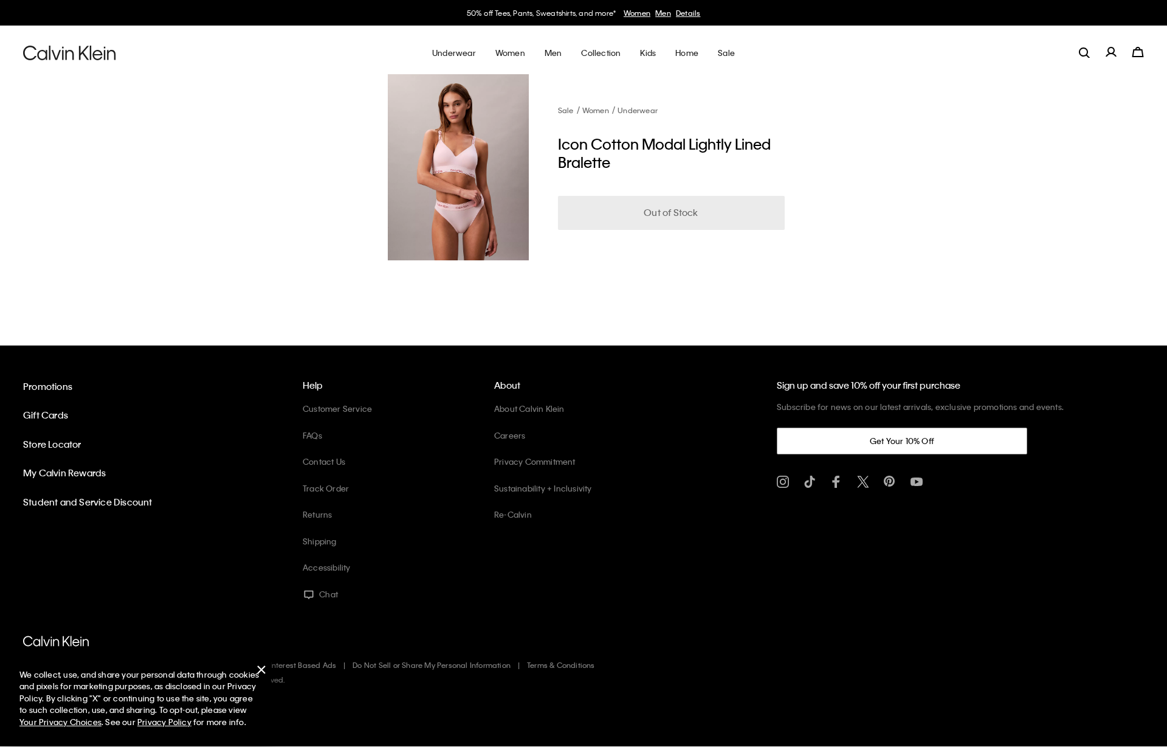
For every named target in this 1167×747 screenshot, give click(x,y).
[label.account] (1111, 52)
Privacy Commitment (535, 461)
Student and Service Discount (88, 502)
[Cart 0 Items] (1138, 52)
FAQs (312, 435)
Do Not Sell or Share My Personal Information (432, 665)
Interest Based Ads (303, 665)
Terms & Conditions (561, 665)
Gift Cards (45, 415)
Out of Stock (671, 212)
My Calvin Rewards (64, 473)
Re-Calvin (513, 514)
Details (688, 13)
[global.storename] (69, 52)
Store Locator (52, 444)
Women (637, 13)
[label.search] (1084, 52)
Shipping (320, 541)
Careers (509, 435)
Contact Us (324, 461)
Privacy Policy (164, 722)
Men (663, 13)
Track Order (326, 488)
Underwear (638, 110)
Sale (566, 110)
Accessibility (327, 567)
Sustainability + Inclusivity (543, 488)
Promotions (47, 386)
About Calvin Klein (529, 408)
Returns (317, 514)
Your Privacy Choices (60, 722)
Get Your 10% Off (902, 441)
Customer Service (337, 408)
